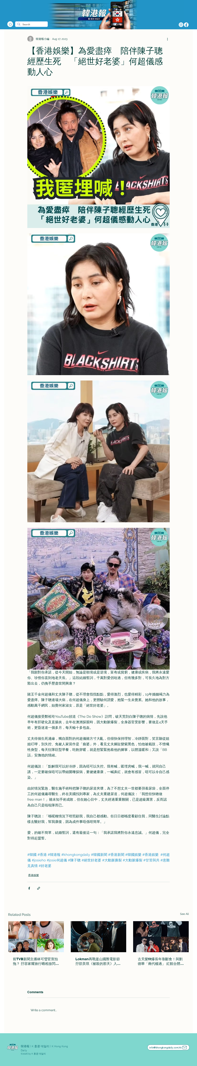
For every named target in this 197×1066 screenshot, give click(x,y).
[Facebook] (186, 24)
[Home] (10, 24)
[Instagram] (181, 24)
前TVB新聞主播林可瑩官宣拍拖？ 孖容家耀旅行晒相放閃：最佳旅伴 (36, 961)
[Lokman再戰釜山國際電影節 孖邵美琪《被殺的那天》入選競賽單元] (98, 936)
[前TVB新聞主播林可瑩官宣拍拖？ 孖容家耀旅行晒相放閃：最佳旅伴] (36, 936)
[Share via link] (38, 888)
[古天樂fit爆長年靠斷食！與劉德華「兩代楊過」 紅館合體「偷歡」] (161, 936)
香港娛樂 (33, 875)
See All (184, 913)
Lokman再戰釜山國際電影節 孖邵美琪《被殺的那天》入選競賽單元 (98, 961)
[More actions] (167, 39)
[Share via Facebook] (29, 888)
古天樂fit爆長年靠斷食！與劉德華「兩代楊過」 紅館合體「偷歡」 (160, 961)
